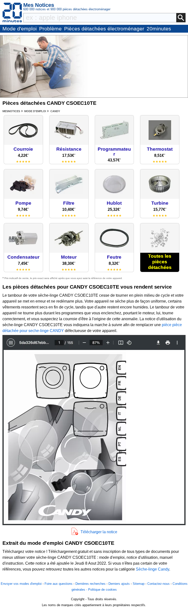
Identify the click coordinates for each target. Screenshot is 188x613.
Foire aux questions (58, 584)
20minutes (159, 28)
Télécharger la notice (99, 532)
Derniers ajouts (119, 584)
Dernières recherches (90, 584)
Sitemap (138, 584)
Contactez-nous (158, 584)
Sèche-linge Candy (152, 569)
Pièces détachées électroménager (104, 28)
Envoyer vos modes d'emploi (21, 584)
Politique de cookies (102, 589)
